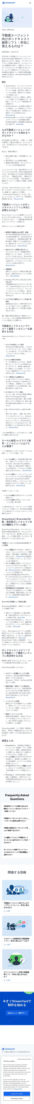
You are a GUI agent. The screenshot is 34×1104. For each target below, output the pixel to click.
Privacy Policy (18, 1089)
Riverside (20, 124)
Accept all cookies (17, 1094)
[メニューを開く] (30, 3)
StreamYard (10, 115)
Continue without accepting (24, 1059)
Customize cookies (17, 1098)
